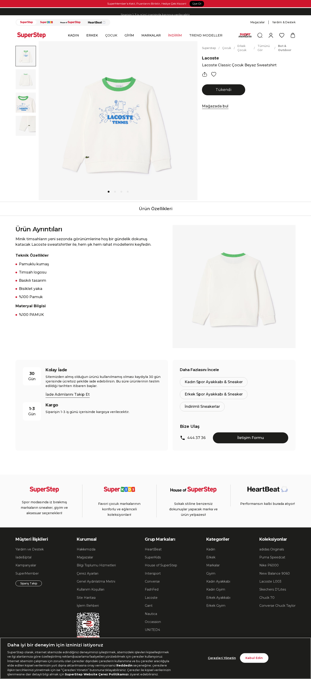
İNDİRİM (175, 35)
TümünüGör (263, 48)
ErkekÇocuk (241, 48)
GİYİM (129, 35)
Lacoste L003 (270, 581)
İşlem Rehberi (88, 606)
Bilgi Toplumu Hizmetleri (96, 565)
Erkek (210, 557)
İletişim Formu (250, 438)
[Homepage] (33, 35)
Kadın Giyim (215, 589)
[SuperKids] (46, 22)
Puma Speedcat (272, 557)
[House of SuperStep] (70, 22)
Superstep (209, 48)
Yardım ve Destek (29, 549)
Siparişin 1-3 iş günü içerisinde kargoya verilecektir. (156, 11)
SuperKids (153, 557)
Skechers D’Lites (272, 589)
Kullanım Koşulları (90, 589)
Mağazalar (257, 22)
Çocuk (226, 48)
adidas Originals (271, 549)
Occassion (153, 622)
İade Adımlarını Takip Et (68, 394)
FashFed (151, 589)
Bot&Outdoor (284, 48)
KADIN (73, 35)
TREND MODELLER (205, 35)
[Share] (204, 74)
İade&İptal (23, 557)
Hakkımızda (86, 549)
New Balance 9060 (274, 573)
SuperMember (27, 573)
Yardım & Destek (284, 22)
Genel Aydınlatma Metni (96, 581)
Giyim (210, 573)
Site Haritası (86, 598)
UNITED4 (152, 630)
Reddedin (124, 665)
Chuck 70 (267, 598)
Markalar (213, 565)
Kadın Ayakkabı (218, 581)
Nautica (151, 614)
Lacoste (210, 58)
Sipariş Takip (28, 583)
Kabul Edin (254, 658)
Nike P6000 (269, 565)
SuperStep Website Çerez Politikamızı (97, 674)
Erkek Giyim (215, 606)
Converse (152, 581)
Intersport (153, 573)
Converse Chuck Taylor (277, 606)
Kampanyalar (25, 565)
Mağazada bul (215, 106)
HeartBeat (153, 549)
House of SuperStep (161, 565)
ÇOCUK (111, 35)
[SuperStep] (26, 22)
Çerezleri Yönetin (222, 658)
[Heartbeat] (96, 22)
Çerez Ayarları (87, 573)
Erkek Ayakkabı (218, 598)
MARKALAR (151, 35)
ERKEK (92, 35)
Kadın (210, 549)
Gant (149, 606)
